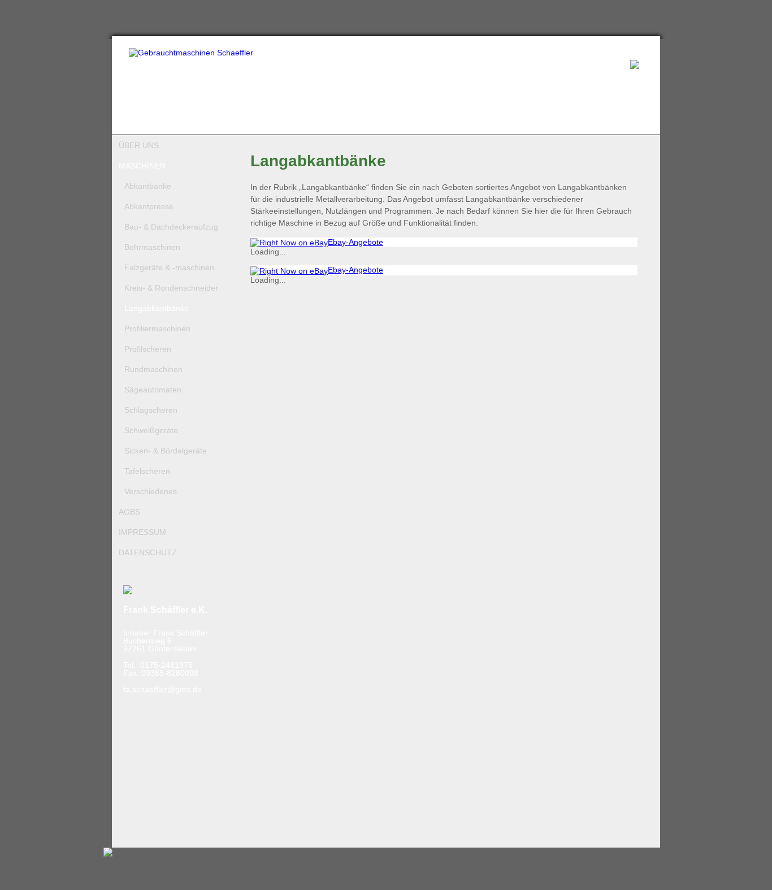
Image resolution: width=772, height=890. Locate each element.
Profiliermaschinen (157, 328)
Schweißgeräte (151, 430)
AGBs (129, 511)
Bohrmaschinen (152, 247)
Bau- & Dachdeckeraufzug (171, 226)
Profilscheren (147, 348)
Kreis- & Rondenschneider (171, 287)
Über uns (139, 145)
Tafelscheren (147, 471)
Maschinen (142, 165)
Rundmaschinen (153, 369)
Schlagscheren (150, 409)
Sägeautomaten (152, 389)
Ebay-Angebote (355, 242)
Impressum (142, 532)
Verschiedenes (150, 491)
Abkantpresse (149, 206)
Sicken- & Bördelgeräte (165, 450)
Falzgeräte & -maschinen (169, 267)
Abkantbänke (147, 186)
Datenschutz (148, 552)
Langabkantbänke (156, 308)
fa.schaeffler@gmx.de (162, 689)
